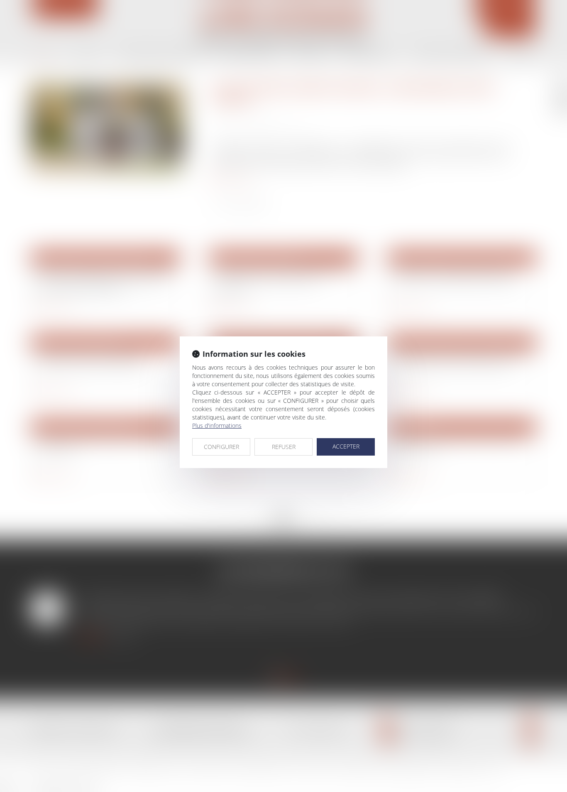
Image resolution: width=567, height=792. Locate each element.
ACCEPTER (345, 446)
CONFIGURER (221, 447)
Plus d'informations (217, 425)
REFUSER (284, 447)
